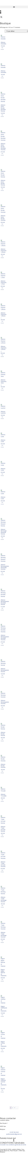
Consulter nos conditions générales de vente (13, 1145)
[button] (14, 7)
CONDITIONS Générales (12, 1142)
